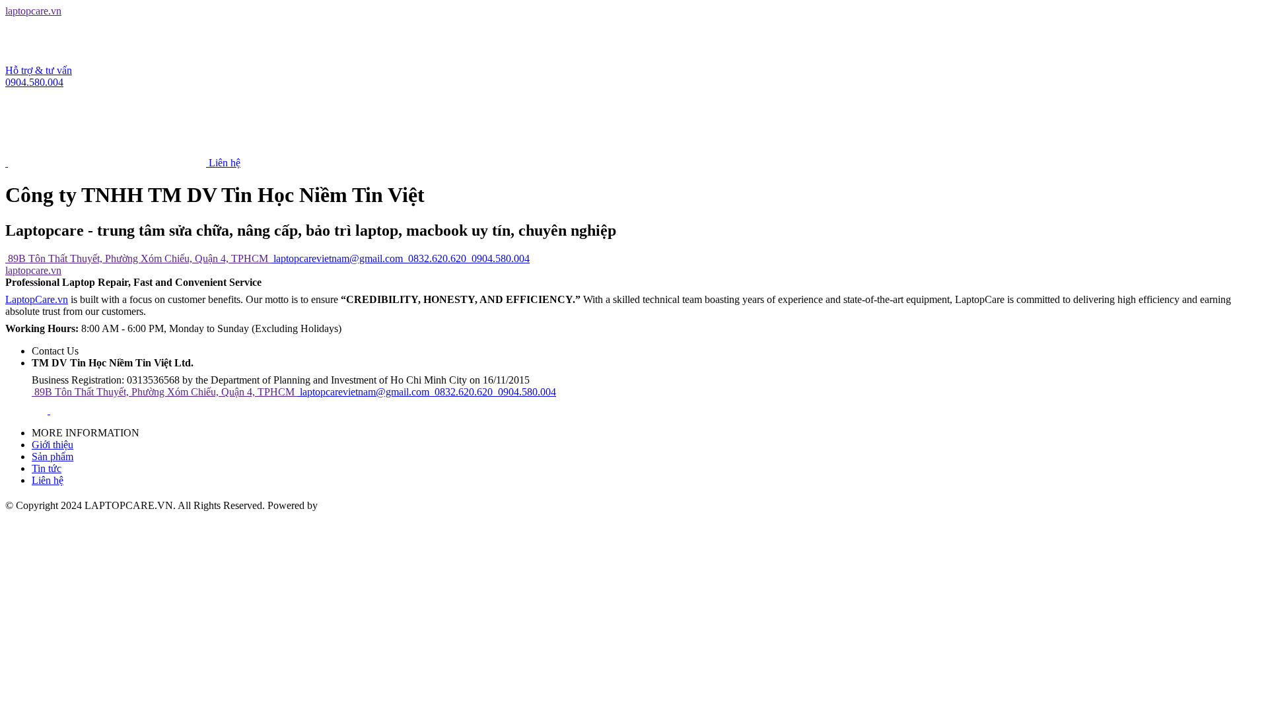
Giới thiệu (52, 444)
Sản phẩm (52, 456)
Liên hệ (47, 480)
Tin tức (46, 468)
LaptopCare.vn (36, 299)
